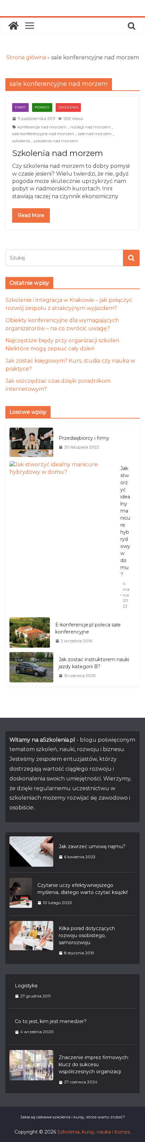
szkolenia (21, 140)
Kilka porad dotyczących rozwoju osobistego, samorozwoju (87, 935)
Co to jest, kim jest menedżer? (51, 1021)
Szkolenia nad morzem (57, 153)
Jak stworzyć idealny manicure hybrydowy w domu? (125, 521)
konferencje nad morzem (42, 126)
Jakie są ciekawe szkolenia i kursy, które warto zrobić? (72, 1116)
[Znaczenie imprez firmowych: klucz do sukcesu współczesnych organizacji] (31, 1069)
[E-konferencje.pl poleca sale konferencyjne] (29, 632)
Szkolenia (68, 107)
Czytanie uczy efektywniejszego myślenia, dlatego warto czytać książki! (82, 888)
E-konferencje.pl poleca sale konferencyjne (88, 628)
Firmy (20, 107)
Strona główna (26, 57)
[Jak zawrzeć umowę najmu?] (31, 851)
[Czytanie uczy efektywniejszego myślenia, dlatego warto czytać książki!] (20, 894)
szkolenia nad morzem (56, 140)
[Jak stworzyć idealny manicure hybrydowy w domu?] (62, 537)
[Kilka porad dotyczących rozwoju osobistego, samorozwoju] (31, 940)
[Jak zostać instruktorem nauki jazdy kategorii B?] (31, 667)
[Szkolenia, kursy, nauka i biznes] (13, 26)
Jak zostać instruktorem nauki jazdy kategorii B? (94, 663)
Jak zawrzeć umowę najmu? (92, 846)
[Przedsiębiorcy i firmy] (31, 442)
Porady (42, 107)
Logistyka (26, 986)
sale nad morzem (95, 133)
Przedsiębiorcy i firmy (84, 438)
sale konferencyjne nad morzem (43, 133)
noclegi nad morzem (90, 126)
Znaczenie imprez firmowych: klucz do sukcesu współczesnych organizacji (94, 1064)
